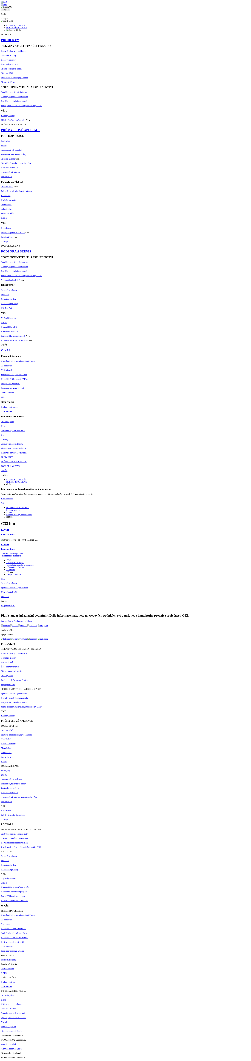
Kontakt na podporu (9, 331)
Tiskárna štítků (7, 187)
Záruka (4, 322)
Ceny (3, 435)
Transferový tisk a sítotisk (11, 150)
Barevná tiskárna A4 (9, 168)
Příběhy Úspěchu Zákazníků (13, 232)
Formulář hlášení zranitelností (13, 336)
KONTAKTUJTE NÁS (16, 25)
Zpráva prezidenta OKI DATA (13, 1018)
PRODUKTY (10, 40)
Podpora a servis (13, 510)
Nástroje (4, 241)
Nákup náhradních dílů (10, 280)
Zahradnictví (6, 209)
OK (2, 503)
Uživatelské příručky (9, 303)
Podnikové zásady (8, 960)
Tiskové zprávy (7, 421)
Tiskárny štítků (7, 73)
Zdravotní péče (7, 213)
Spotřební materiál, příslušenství (14, 92)
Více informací (7, 499)
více (2, 397)
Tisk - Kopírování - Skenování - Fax (16, 163)
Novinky (4, 439)
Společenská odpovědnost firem (14, 375)
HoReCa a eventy (8, 200)
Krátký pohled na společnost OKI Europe (18, 361)
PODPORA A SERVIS (16, 251)
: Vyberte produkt (12, 553)
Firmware (5, 295)
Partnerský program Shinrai (12, 388)
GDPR (4, 973)
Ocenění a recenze (8, 1009)
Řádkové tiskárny (8, 60)
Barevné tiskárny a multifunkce (14, 51)
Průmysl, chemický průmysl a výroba (16, 191)
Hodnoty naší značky (10, 407)
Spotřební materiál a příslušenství (15, 262)
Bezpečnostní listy (8, 299)
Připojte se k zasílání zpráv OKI (14, 448)
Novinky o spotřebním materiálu (14, 97)
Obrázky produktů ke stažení (13, 1013)
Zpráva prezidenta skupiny (12, 444)
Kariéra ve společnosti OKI (12, 942)
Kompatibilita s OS (9, 327)
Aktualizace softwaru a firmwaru (14, 340)
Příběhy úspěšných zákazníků (13, 120)
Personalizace (6, 177)
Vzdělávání (5, 195)
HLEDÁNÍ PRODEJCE (16, 28)
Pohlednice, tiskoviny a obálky (13, 154)
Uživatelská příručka (15, 567)
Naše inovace (6, 411)
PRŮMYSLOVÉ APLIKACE (20, 130)
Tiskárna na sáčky (8, 159)
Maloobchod (6, 204)
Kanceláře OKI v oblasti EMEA (14, 379)
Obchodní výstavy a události (13, 430)
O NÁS (5, 350)
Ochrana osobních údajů (11, 1031)
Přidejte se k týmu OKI (10, 383)
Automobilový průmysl (10, 172)
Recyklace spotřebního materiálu (14, 101)
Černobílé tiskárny (8, 55)
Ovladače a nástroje (9, 290)
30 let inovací (6, 366)
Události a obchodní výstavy (13, 1004)
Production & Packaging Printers (14, 78)
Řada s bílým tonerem (10, 64)
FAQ (9, 560)
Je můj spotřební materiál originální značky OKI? (21, 105)
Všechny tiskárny (8, 116)
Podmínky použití (8, 1026)
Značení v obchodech (10, 788)
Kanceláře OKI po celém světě (13, 929)
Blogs (3, 426)
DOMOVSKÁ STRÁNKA (17, 507)
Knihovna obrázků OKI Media (14, 453)
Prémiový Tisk (7, 237)
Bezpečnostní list (13, 574)
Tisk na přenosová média (11, 69)
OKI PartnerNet (7, 392)
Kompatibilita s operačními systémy (15, 887)
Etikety (4, 145)
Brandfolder (6, 228)
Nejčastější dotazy (8, 318)
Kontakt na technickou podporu (14, 892)
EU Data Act (6, 308)
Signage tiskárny (8, 82)
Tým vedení (6, 924)
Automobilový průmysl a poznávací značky (19, 797)
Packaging (5, 141)
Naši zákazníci (7, 370)
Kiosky (4, 218)
